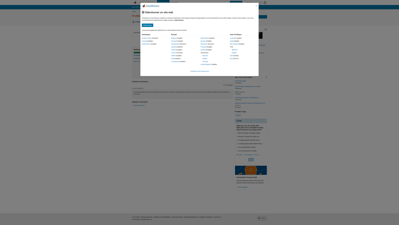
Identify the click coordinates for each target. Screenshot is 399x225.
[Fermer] (256, 5)
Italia (172, 58)
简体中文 (235, 50)
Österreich (204, 44)
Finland (173, 50)
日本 (231, 55)
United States (146, 44)
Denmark (174, 41)
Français (205, 61)
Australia (233, 38)
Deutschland (175, 44)
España (173, 47)
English (204, 58)
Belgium (173, 38)
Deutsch (205, 55)
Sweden (203, 50)
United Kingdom (206, 64)
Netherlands (205, 38)
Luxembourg (175, 61)
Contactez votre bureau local (199, 71)
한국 (231, 58)
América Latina (147, 38)
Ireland (173, 55)
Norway (203, 41)
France (173, 53)
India (231, 41)
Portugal (203, 47)
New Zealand (234, 44)
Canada (144, 41)
